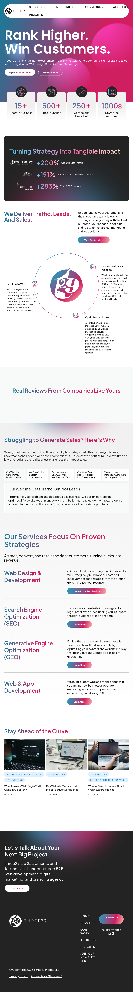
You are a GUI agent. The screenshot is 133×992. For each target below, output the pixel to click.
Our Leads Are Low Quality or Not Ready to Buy (61, 474)
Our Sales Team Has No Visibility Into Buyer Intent (86, 474)
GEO (55, 64)
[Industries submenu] (74, 7)
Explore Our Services (20, 72)
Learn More (80, 624)
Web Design (36, 64)
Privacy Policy (18, 976)
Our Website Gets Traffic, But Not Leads (13, 474)
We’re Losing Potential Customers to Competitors (115, 474)
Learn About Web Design (87, 591)
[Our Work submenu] (102, 7)
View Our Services (94, 240)
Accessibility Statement (46, 976)
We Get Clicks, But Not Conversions (36, 474)
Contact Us (17, 888)
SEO (48, 64)
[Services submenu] (45, 7)
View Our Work (50, 72)
